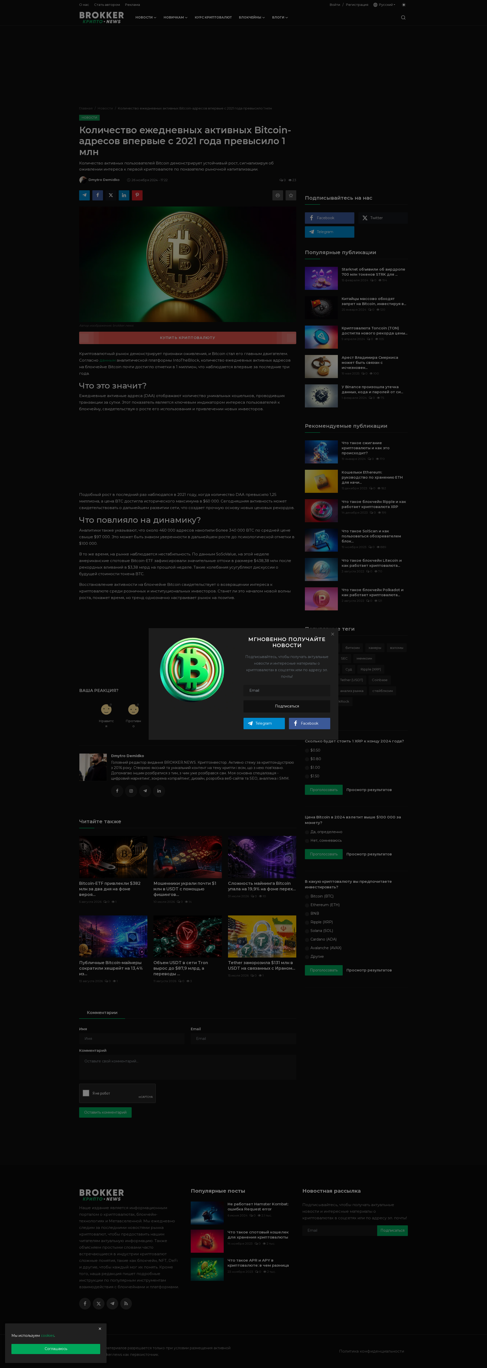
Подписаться (287, 706)
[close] (100, 1329)
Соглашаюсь (56, 1348)
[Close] (333, 634)
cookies (47, 1335)
